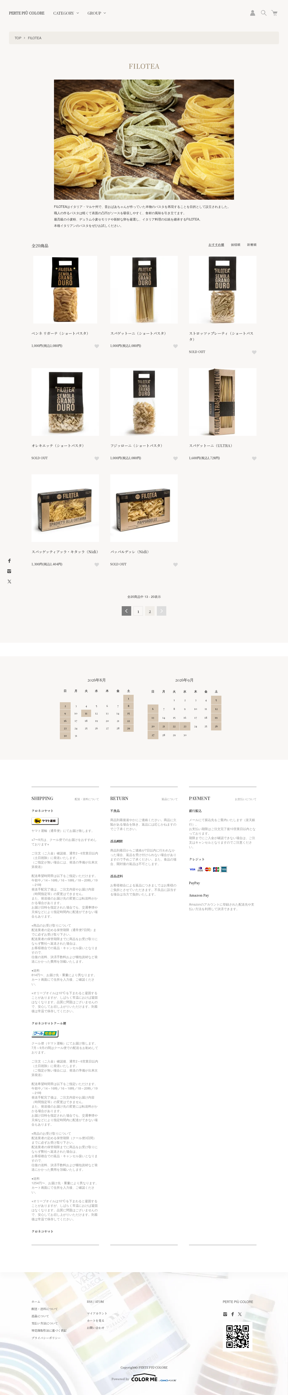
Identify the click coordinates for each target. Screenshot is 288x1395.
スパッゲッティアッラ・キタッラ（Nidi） (66, 551)
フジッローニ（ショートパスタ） (137, 445)
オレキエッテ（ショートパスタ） (59, 445)
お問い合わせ (95, 1328)
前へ (126, 611)
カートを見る (95, 1320)
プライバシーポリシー (46, 1338)
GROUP (94, 13)
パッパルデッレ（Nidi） (130, 551)
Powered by (120, 1379)
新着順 (251, 244)
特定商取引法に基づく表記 (49, 1330)
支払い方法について (45, 1323)
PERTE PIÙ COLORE (26, 13)
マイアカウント (97, 1313)
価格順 (235, 244)
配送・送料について (45, 1309)
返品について (40, 1316)
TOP (18, 37)
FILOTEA (34, 37)
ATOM (99, 1301)
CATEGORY (63, 13)
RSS (89, 1301)
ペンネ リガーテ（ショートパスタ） (61, 333)
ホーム (36, 1301)
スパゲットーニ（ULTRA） (211, 445)
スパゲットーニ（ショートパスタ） (139, 333)
